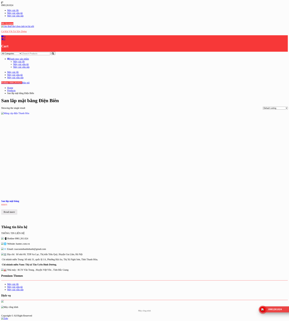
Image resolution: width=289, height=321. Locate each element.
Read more (9, 212)
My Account (7, 23)
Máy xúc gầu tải (15, 13)
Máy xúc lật (13, 10)
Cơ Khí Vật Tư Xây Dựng (14, 31)
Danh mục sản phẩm (19, 59)
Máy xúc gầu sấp (15, 15)
